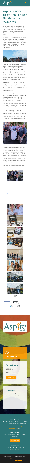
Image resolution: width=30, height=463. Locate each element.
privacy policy (14, 458)
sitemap (9, 458)
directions (20, 458)
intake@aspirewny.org (15, 449)
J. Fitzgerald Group (18, 460)
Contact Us (11, 377)
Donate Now (15, 440)
